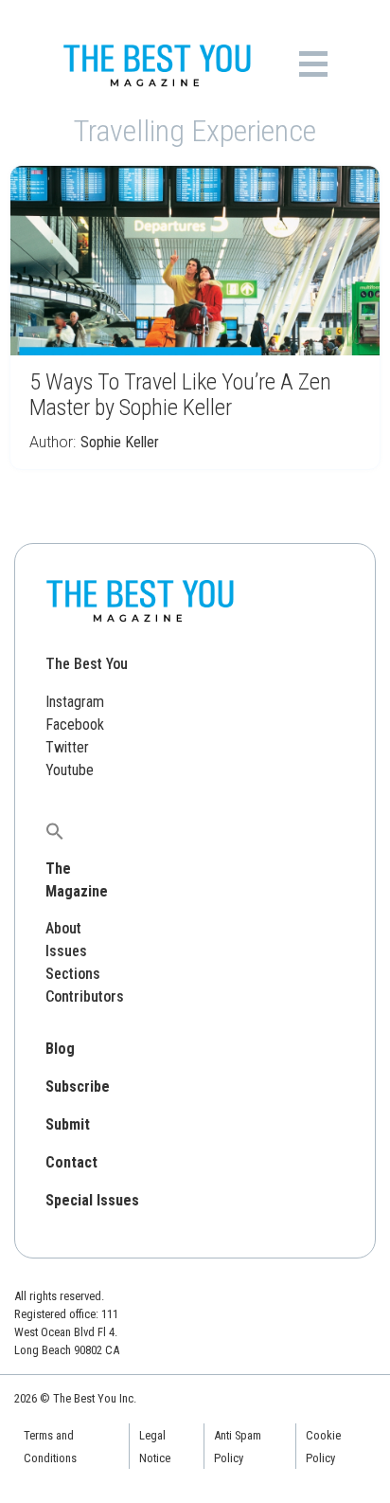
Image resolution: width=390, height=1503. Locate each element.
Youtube (69, 770)
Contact (71, 1162)
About (63, 928)
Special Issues (92, 1200)
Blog (60, 1049)
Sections (72, 974)
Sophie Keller (119, 442)
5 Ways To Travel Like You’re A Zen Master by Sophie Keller (180, 395)
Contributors (84, 996)
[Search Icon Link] (54, 831)
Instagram (74, 702)
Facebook (74, 724)
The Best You (86, 664)
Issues (66, 951)
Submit (67, 1124)
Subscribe (77, 1086)
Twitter (67, 747)
